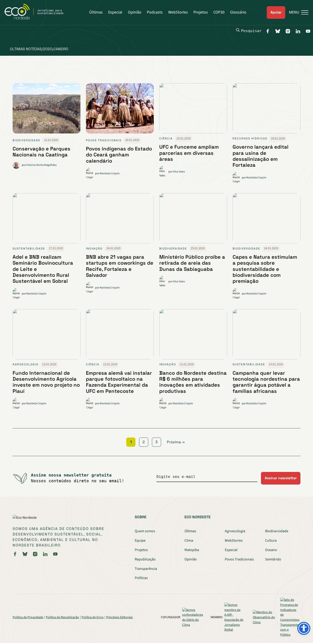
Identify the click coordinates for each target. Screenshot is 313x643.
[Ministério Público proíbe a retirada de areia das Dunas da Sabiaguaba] (193, 219)
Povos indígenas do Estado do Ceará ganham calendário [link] (119, 154)
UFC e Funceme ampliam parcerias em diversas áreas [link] (189, 153)
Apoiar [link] (276, 12)
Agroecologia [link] (25, 364)
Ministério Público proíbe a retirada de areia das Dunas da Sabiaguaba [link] (192, 263)
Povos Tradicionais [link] (103, 140)
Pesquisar (251, 31)
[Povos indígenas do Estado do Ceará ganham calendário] (120, 110)
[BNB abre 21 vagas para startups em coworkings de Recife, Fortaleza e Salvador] (120, 219)
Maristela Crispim (110, 173)
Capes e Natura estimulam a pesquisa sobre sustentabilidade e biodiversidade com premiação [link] (265, 269)
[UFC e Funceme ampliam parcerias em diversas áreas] (193, 109)
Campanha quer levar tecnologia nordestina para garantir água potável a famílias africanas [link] (266, 382)
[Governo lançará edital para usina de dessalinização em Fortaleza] (266, 109)
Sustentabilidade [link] (29, 248)
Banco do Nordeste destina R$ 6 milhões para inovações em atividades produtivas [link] (193, 382)
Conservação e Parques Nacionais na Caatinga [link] (41, 151)
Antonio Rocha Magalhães (41, 165)
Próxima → (176, 442)
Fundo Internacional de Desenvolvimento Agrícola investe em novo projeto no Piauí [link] (46, 382)
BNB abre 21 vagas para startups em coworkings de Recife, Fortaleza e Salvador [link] (119, 266)
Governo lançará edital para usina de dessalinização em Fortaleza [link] (260, 156)
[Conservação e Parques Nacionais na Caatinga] (46, 110)
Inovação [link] (94, 248)
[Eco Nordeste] (37, 18)
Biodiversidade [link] (26, 140)
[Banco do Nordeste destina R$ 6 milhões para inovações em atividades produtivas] (193, 335)
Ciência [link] (166, 138)
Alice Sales (179, 172)
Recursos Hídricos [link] (250, 138)
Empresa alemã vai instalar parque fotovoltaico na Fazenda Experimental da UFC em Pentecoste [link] (119, 382)
